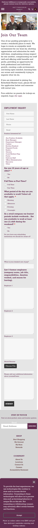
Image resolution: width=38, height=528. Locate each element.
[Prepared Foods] (19, 148)
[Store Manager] (19, 140)
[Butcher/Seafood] (19, 146)
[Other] (19, 164)
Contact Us (19, 465)
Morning (10, 200)
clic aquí (18, 96)
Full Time (10, 185)
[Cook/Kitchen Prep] (19, 154)
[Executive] (19, 162)
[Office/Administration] (19, 160)
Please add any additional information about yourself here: (18, 375)
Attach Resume (9, 361)
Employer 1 (8, 285)
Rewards (19, 447)
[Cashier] (19, 144)
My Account (19, 442)
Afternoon (11, 203)
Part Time (10, 188)
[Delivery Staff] (19, 158)
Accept (19, 515)
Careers (19, 467)
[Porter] (19, 156)
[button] (34, 482)
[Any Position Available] (19, 138)
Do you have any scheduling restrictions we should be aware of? (17, 235)
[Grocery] (19, 152)
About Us (19, 459)
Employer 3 (8, 336)
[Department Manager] (19, 142)
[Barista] (19, 150)
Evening (10, 207)
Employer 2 (8, 311)
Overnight (11, 210)
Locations (19, 462)
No (8, 178)
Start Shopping (19, 439)
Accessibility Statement (19, 470)
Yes (8, 174)
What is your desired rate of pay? (16, 262)
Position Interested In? (12, 133)
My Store (19, 445)
